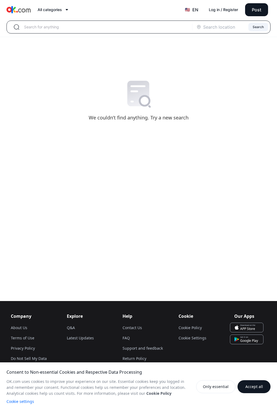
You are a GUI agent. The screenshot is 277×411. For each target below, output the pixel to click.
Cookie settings (20, 401)
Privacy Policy (23, 348)
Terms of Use (22, 337)
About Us (19, 327)
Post (256, 9)
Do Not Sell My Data (29, 358)
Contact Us (132, 327)
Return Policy (134, 358)
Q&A (71, 327)
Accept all (254, 386)
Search (258, 27)
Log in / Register (223, 9)
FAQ (126, 337)
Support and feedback (143, 348)
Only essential (216, 386)
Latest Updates (80, 337)
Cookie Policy (190, 327)
